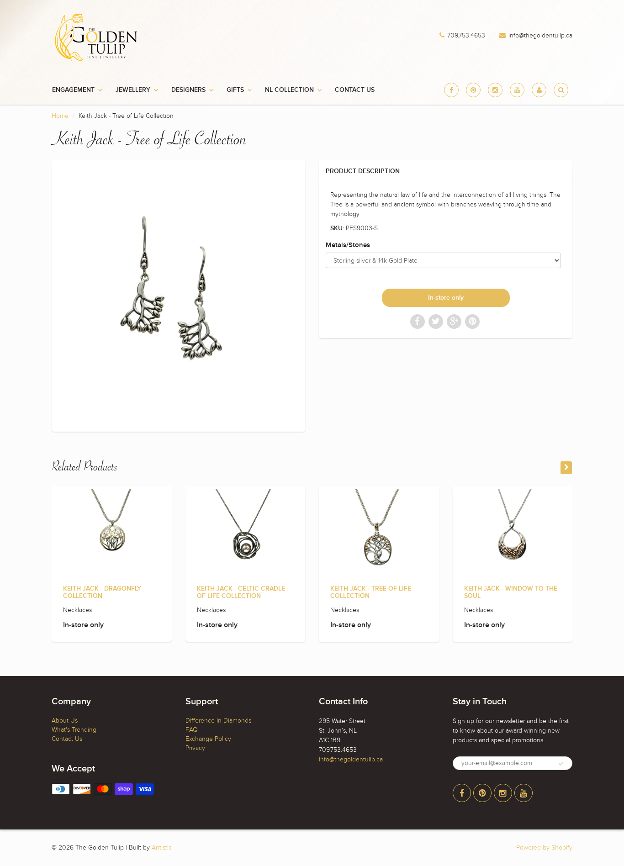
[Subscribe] (561, 763)
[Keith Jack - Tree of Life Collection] (178, 294)
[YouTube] (517, 90)
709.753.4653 (466, 35)
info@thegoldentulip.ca (540, 35)
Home (60, 116)
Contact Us (355, 90)
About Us (65, 720)
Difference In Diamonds (218, 720)
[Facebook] (451, 90)
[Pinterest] (473, 90)
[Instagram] (495, 90)
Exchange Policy (208, 739)
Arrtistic (162, 847)
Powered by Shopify (544, 847)
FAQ (191, 730)
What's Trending (74, 730)
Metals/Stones (348, 245)
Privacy (195, 748)
